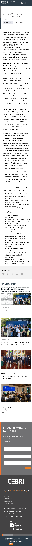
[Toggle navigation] (30, 2)
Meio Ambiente (7, 22)
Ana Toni (25, 155)
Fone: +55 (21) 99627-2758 (13, 516)
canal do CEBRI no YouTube (18, 188)
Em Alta (6, 496)
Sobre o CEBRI (9, 498)
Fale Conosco (8, 503)
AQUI (18, 206)
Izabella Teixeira (10, 163)
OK (11, 543)
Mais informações (19, 543)
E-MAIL (6, 446)
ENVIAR (28, 468)
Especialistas (8, 501)
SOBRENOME (7, 460)
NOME (6, 453)
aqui (23, 168)
